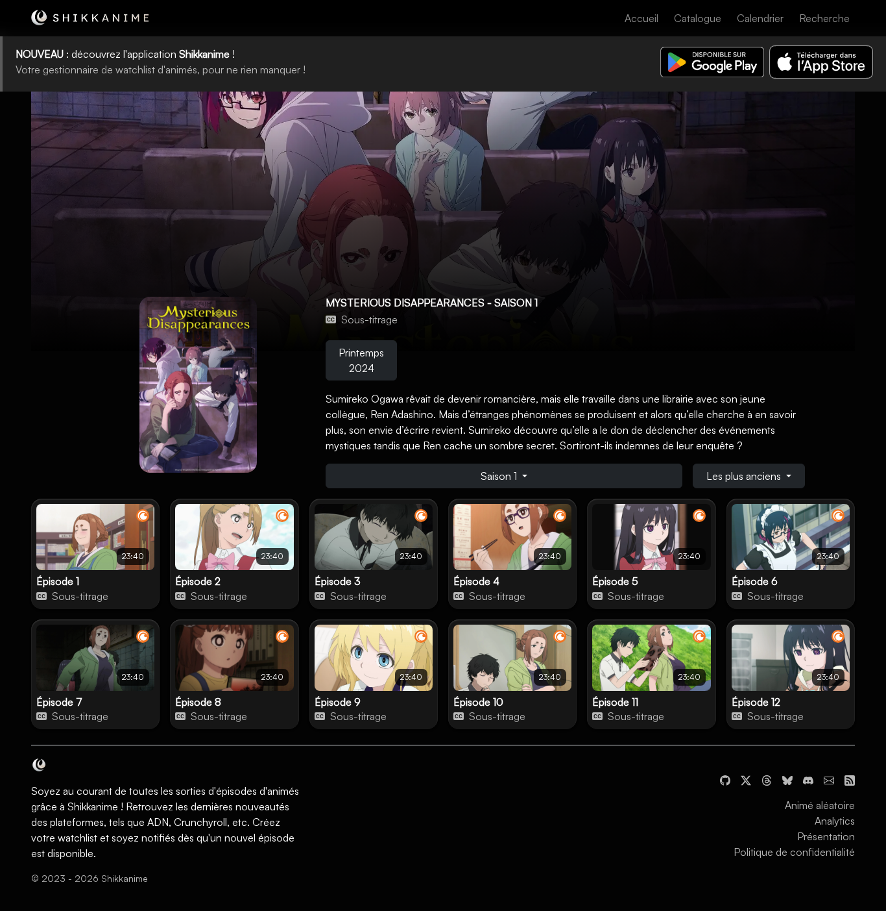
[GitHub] (725, 779)
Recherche (824, 18)
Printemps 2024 (361, 360)
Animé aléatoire (820, 805)
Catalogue (697, 18)
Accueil (641, 18)
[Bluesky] (787, 779)
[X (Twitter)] (746, 779)
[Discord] (808, 779)
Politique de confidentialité (794, 851)
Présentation (826, 836)
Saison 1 (500, 475)
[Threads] (766, 779)
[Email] (829, 779)
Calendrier (760, 18)
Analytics (835, 820)
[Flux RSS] (849, 779)
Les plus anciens (745, 475)
